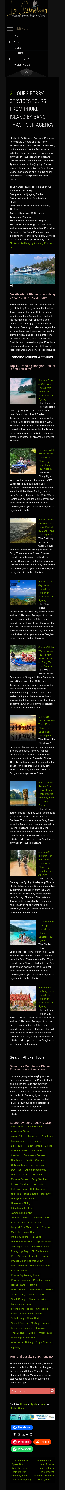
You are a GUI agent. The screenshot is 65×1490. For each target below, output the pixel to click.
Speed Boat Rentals (31, 1313)
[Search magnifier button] (52, 1391)
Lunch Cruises (42, 1227)
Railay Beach (18, 1289)
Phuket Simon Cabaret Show (27, 1260)
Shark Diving (18, 1299)
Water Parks (45, 1332)
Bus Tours (37, 1150)
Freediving (39, 1184)
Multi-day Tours (20, 1236)
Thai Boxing (18, 1332)
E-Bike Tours (38, 1174)
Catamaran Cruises (35, 1155)
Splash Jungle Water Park (25, 1318)
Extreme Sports (20, 1179)
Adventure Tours (36, 1126)
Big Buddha (35, 1141)
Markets (16, 1232)
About (17, 42)
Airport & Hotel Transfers (24, 1136)
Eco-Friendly (21, 59)
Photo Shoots (19, 1256)
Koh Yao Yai (35, 1222)
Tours (17, 47)
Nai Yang (36, 1236)
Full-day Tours (19, 1188)
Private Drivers (19, 1270)
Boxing (49, 1145)
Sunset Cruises (19, 1323)
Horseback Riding (21, 1203)
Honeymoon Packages (24, 1198)
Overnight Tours (20, 1246)
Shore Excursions (38, 1299)
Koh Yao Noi (18, 1222)
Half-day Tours (38, 1188)
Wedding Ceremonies (23, 1337)
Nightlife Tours (43, 1241)
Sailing (50, 1289)
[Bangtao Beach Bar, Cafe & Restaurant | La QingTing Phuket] (26, 16)
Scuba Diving (18, 1294)
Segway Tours (37, 1294)
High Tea (16, 1193)
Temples (41, 1328)
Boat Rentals (35, 1145)
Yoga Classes (44, 1342)
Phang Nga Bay (20, 1251)
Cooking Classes (35, 1160)
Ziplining (15, 1347)
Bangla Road (18, 1141)
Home (17, 36)
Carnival (16, 1155)
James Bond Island (22, 1212)
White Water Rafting (22, 1342)
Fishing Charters (20, 1184)
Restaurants (36, 1289)
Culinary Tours (19, 1164)
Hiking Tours (31, 1193)
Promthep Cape (42, 1280)
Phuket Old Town (39, 1256)
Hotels (43, 1404)
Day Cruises (37, 1164)
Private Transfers (21, 1280)
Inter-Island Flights (21, 1208)
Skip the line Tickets (22, 1308)
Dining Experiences (36, 1169)
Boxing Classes (20, 1150)
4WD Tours (17, 1126)
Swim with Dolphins (22, 1328)
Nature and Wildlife (22, 1241)
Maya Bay (29, 1232)
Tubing (32, 1332)
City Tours (17, 1160)
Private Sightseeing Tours (25, 1275)
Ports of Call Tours (40, 1265)
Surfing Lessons (40, 1323)
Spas (14, 1313)
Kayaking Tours (41, 1217)
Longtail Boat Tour (21, 1227)
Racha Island (18, 1284)
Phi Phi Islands (40, 1251)
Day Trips (16, 1169)
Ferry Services (40, 1179)
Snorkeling (42, 1308)
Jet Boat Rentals (20, 1217)
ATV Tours (47, 1136)
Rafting (33, 1284)
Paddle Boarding (41, 1246)
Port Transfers (19, 1265)
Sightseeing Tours (21, 1304)
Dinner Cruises (19, 1174)
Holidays (46, 1193)
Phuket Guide (17, 1408)
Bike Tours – (18, 1145)
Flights (18, 53)
